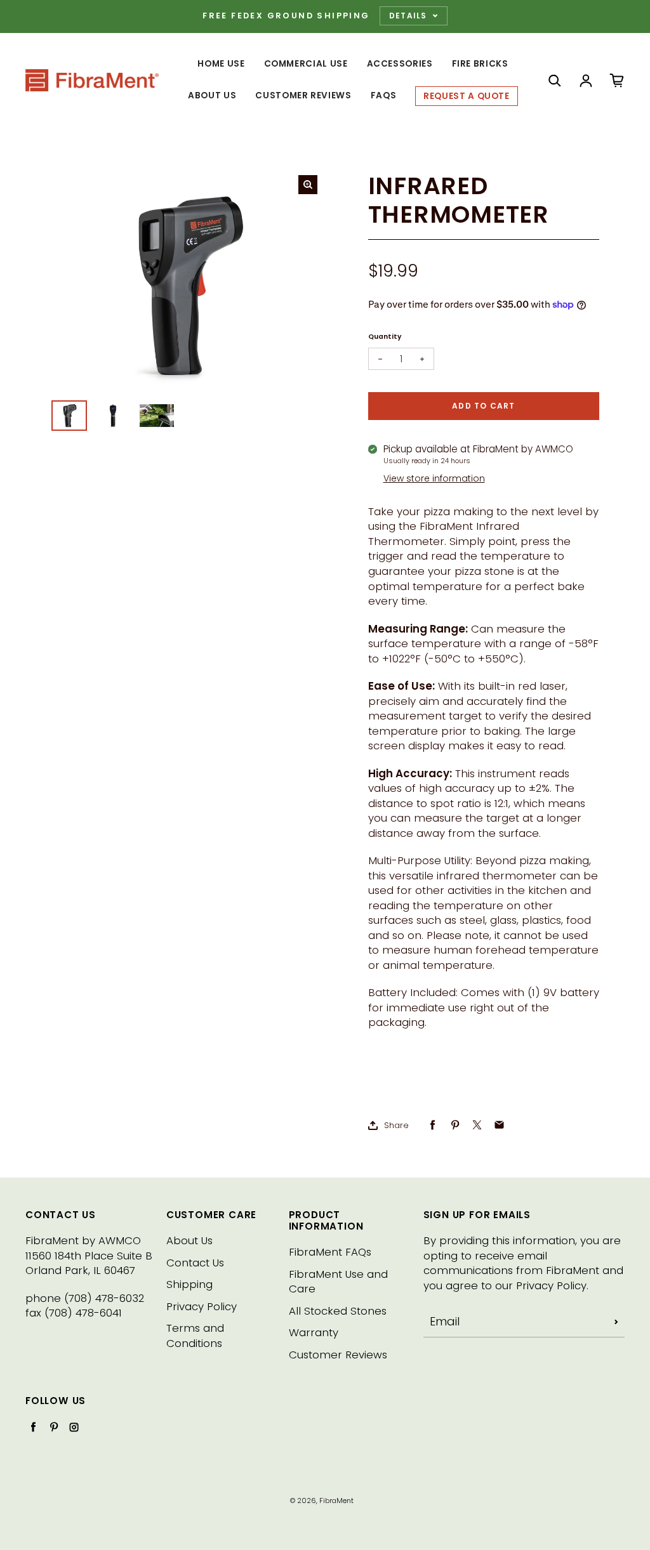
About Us (212, 95)
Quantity (385, 336)
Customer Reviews (303, 95)
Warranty (313, 1332)
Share (396, 1125)
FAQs (384, 95)
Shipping (189, 1284)
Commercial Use (306, 64)
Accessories (400, 64)
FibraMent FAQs (330, 1252)
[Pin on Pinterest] (455, 1125)
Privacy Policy (201, 1306)
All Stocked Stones (338, 1311)
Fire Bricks (480, 64)
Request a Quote (466, 96)
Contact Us (195, 1263)
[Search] (554, 80)
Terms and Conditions (195, 1336)
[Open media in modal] (307, 184)
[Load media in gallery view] (69, 415)
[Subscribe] (616, 1321)
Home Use (220, 64)
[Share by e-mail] (499, 1125)
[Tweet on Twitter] (477, 1125)
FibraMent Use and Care (338, 1282)
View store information (434, 478)
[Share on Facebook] (433, 1125)
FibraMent (336, 1501)
